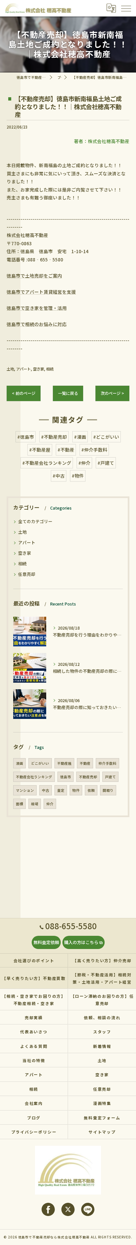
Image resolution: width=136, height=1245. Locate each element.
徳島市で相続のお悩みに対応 (37, 324)
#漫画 (80, 436)
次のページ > (112, 393)
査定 (60, 790)
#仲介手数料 (94, 449)
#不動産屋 (40, 449)
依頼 (91, 790)
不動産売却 (88, 776)
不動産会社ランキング (34, 776)
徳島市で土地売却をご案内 (34, 275)
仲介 (49, 803)
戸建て (110, 776)
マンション (25, 790)
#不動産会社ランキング (46, 462)
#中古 (58, 475)
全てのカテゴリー (35, 521)
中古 (45, 790)
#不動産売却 (54, 436)
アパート (23, 368)
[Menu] (125, 8)
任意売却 (26, 574)
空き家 (38, 368)
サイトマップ (102, 1132)
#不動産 (65, 449)
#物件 (78, 475)
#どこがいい (106, 436)
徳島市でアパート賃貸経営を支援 (41, 291)
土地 (10, 368)
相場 (34, 803)
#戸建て (105, 462)
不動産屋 (64, 763)
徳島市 (65, 776)
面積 (19, 803)
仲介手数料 (107, 763)
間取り (108, 790)
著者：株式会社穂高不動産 (101, 141)
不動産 (85, 763)
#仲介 (84, 462)
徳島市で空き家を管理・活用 (37, 308)
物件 (76, 790)
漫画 (19, 763)
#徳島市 (25, 436)
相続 (49, 368)
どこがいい (40, 763)
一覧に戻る (68, 393)
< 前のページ (23, 393)
